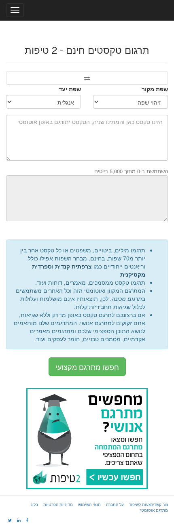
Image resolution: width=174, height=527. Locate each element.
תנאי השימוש (89, 504)
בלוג (34, 504)
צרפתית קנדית (73, 266)
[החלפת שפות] (87, 78)
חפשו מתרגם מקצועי (87, 366)
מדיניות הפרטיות (58, 504)
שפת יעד (70, 89)
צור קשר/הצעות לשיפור (148, 504)
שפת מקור (155, 89)
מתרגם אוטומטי (154, 510)
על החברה (115, 504)
